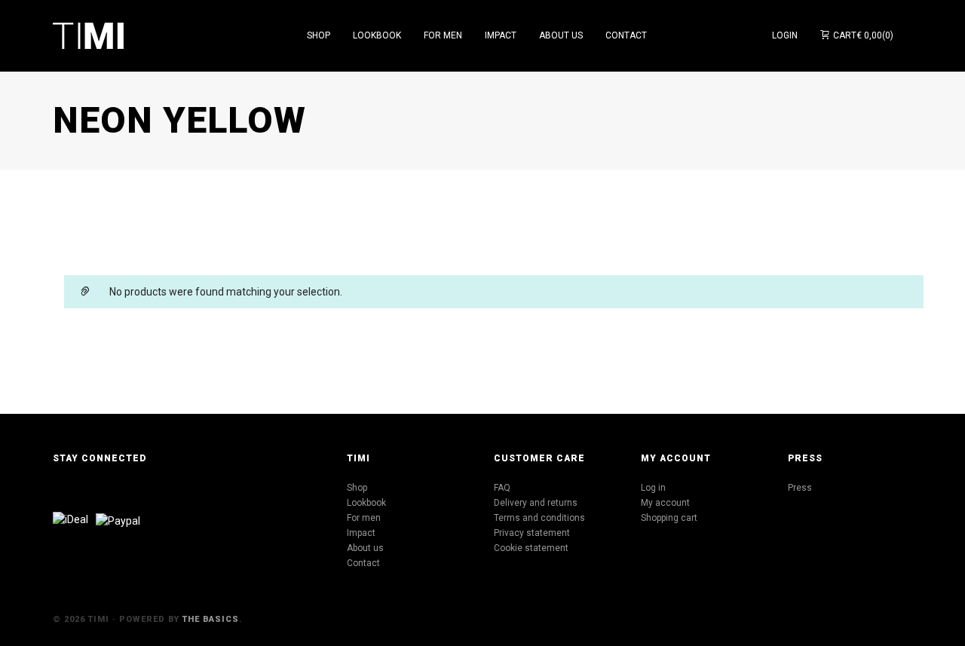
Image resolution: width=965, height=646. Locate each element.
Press (800, 487)
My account (665, 503)
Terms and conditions (539, 518)
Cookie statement (531, 548)
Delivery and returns (535, 503)
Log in (653, 487)
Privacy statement (532, 533)
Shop (357, 487)
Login (785, 35)
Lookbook (366, 503)
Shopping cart (669, 518)
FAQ (502, 487)
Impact (361, 533)
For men (364, 518)
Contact (363, 563)
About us (365, 548)
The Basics (210, 619)
